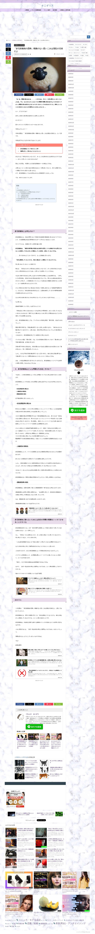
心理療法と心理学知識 (65, 10)
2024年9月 (70, 91)
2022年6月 (70, 185)
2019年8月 (70, 304)
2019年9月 (70, 300)
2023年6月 (70, 143)
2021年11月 (71, 210)
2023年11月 (71, 126)
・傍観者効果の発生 (24, 196)
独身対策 (72, 44)
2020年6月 (70, 269)
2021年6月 (70, 227)
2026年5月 (70, 73)
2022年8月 (70, 178)
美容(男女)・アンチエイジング (76, 58)
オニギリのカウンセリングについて (76, 328)
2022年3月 (70, 196)
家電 (71, 55)
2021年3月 (70, 238)
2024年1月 (70, 119)
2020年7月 (70, 265)
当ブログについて (72, 335)
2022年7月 (70, 182)
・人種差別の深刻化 (24, 195)
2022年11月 (71, 168)
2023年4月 (70, 150)
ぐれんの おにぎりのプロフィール (76, 325)
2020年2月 (70, 283)
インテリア (79, 44)
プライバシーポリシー (73, 332)
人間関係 (27, 10)
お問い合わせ (71, 321)
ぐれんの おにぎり (32, 714)
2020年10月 (71, 255)
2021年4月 (70, 234)
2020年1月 (70, 286)
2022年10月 (71, 171)
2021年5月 (70, 231)
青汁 (87, 55)
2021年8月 (70, 220)
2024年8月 (70, 94)
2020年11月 (71, 251)
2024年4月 (70, 108)
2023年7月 (70, 140)
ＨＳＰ (18, 926)
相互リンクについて (73, 344)
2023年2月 (70, 157)
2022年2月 (70, 199)
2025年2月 (70, 80)
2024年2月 (70, 115)
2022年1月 (70, 203)
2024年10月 (71, 87)
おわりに (19, 200)
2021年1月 (70, 244)
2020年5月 (70, 272)
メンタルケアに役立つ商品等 (75, 920)
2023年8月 (70, 136)
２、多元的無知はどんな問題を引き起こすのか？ (28, 191)
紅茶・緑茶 (85, 52)
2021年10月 (71, 213)
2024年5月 (70, 105)
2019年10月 (71, 297)
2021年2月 (70, 241)
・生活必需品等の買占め (25, 193)
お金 (78, 47)
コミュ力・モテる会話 (30, 920)
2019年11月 (71, 293)
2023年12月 (71, 122)
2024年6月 (70, 101)
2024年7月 (70, 98)
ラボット (72, 47)
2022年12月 (71, 164)
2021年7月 (70, 224)
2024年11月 (71, 84)
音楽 (82, 55)
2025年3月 (70, 77)
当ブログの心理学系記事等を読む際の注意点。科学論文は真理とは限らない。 (78, 340)
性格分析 (77, 55)
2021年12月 (71, 206)
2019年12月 (71, 290)
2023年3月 (70, 154)
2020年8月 (70, 262)
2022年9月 (70, 175)
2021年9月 (70, 217)
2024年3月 (70, 112)
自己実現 (55, 10)
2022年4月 (70, 192)
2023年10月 (71, 129)
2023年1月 (70, 161)
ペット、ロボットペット (75, 52)
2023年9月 (70, 133)
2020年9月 (70, 259)
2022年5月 (70, 189)
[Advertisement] (47, 22)
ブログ (85, 44)
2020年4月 (70, 276)
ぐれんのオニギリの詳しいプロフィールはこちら (78, 418)
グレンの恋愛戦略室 (36, 10)
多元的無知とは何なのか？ (23, 190)
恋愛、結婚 (84, 47)
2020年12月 (71, 248)
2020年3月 (70, 279)
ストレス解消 (47, 10)
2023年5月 (70, 147)
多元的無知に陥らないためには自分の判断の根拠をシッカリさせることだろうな (36, 198)
